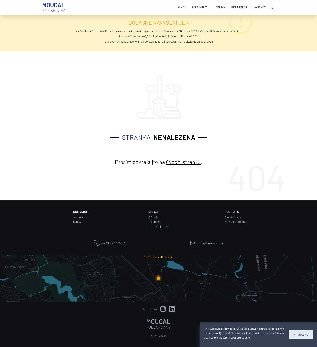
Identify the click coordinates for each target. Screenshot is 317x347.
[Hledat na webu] (271, 7)
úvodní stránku (183, 162)
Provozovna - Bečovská (158, 257)
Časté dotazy (233, 217)
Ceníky (77, 221)
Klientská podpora (236, 221)
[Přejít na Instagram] (163, 309)
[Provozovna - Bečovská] (158, 278)
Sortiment (79, 217)
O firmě (153, 217)
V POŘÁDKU (300, 334)
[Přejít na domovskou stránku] (54, 7)
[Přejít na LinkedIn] (172, 309)
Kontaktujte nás (158, 226)
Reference (155, 221)
